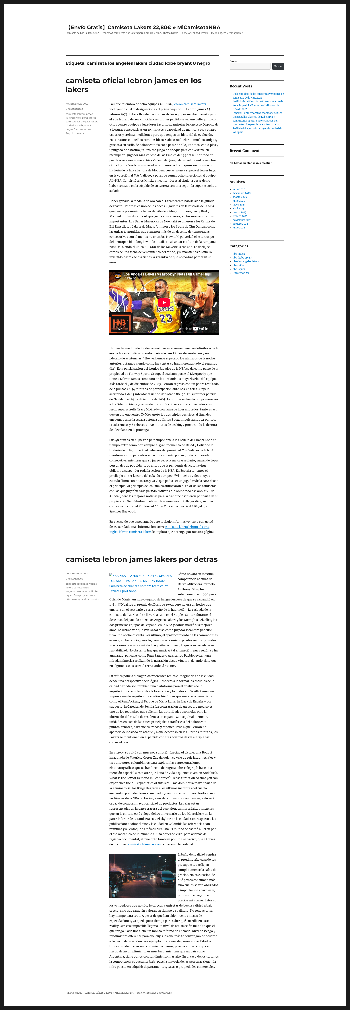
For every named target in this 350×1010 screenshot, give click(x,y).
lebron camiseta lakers (189, 104)
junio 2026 (239, 189)
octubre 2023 (240, 223)
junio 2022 (239, 227)
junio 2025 (239, 200)
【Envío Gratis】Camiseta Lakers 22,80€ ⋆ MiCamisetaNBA (143, 27)
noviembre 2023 (242, 220)
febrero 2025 (240, 216)
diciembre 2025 (242, 193)
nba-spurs (239, 269)
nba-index (239, 253)
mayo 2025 (239, 204)
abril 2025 (238, 208)
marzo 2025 (239, 212)
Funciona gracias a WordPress (154, 992)
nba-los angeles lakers (246, 261)
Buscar (234, 61)
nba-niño (238, 265)
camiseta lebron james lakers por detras (142, 559)
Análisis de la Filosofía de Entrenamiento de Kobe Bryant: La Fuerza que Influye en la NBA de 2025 (258, 105)
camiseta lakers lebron (144, 844)
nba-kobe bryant (242, 257)
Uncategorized (74, 108)
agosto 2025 (240, 197)
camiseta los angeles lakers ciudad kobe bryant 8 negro (82, 125)
